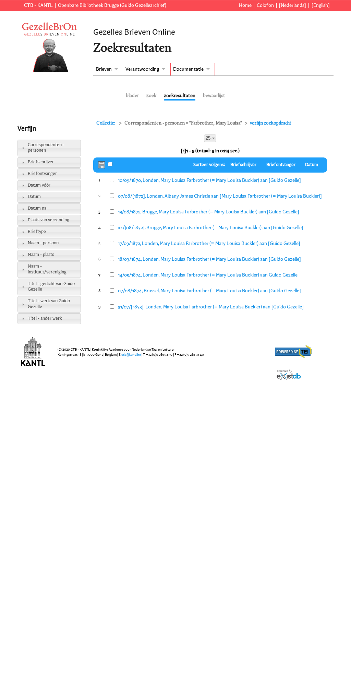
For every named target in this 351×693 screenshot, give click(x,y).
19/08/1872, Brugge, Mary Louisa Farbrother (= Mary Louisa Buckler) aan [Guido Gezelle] (208, 212)
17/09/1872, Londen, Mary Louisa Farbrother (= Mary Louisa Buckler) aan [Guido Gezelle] (209, 243)
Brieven (104, 69)
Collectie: (106, 123)
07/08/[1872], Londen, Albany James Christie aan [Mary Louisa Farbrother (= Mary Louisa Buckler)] (220, 196)
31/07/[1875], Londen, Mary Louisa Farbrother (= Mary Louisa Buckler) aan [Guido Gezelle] (211, 307)
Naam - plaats (41, 254)
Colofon (265, 5)
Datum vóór (39, 185)
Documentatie (188, 69)
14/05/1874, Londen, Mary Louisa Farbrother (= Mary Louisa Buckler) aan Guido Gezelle (208, 275)
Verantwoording (142, 69)
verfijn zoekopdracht (270, 123)
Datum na (37, 208)
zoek (151, 95)
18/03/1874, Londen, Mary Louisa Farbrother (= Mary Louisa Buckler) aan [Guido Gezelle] (209, 259)
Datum (34, 197)
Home (245, 5)
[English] (320, 5)
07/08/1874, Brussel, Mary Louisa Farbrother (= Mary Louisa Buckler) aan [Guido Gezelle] (209, 291)
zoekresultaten (179, 95)
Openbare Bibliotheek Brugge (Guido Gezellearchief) (112, 5)
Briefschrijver (41, 162)
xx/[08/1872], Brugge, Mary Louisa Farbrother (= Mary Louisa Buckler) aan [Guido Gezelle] (210, 227)
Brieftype (37, 232)
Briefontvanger (42, 174)
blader (132, 95)
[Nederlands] (292, 5)
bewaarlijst (214, 95)
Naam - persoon (43, 243)
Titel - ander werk (45, 318)
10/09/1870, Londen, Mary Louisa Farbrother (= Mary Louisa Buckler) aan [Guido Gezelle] (209, 180)
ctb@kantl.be (131, 354)
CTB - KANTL (38, 5)
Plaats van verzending (48, 220)
